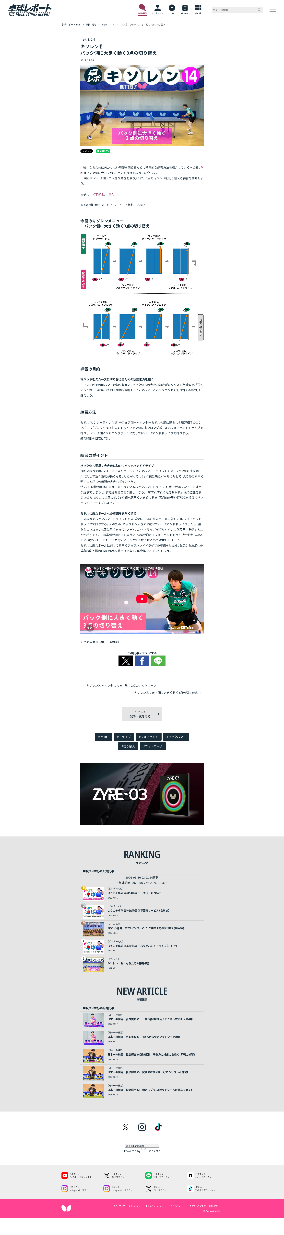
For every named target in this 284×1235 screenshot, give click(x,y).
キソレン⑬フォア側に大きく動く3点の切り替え (166, 692)
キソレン (106, 24)
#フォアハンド (148, 736)
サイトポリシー (135, 1205)
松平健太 (98, 194)
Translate (153, 1151)
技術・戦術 (91, 24)
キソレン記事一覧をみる (140, 714)
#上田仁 (103, 736)
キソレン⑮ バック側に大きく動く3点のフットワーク (121, 685)
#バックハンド (176, 736)
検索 (259, 10)
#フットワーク (153, 746)
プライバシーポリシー (155, 1205)
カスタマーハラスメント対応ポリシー (204, 1205)
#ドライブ (124, 736)
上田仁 (110, 194)
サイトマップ (119, 1205)
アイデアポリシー (176, 1205)
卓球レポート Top (71, 24)
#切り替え (128, 746)
